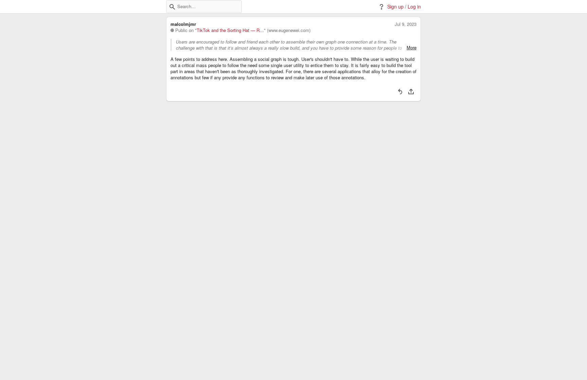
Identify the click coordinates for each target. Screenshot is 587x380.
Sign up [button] (395, 6)
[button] (172, 7)
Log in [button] (414, 6)
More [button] (411, 48)
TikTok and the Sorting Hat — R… (230, 30)
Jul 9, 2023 (405, 24)
